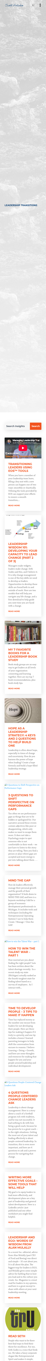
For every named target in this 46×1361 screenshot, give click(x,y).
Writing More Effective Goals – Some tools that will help (23, 1182)
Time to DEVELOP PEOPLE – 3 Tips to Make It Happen (22, 1011)
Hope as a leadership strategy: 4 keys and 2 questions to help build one (22, 737)
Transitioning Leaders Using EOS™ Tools (20, 467)
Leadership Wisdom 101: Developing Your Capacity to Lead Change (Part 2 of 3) (22, 552)
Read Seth (16, 1336)
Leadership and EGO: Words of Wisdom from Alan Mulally (21, 1242)
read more (14, 505)
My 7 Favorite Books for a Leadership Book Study (22, 655)
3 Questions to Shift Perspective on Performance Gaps (21, 802)
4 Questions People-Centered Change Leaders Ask (23, 1098)
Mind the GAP (19, 880)
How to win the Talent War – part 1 (21, 952)
